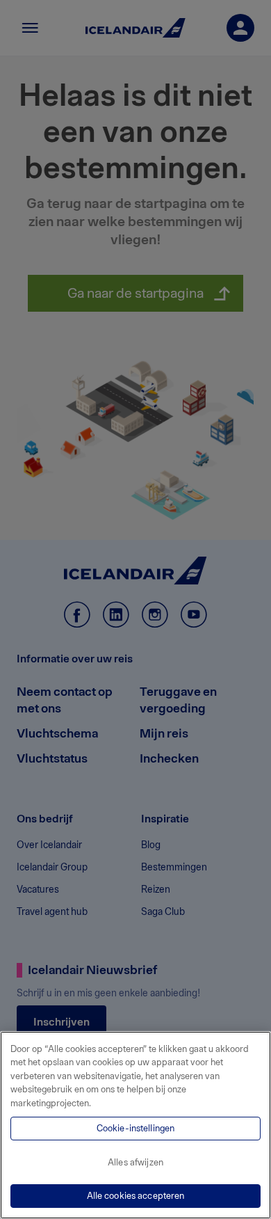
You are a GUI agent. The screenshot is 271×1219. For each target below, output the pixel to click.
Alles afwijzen (135, 1162)
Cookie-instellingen (135, 1128)
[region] (135, 1125)
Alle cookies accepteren (136, 1195)
